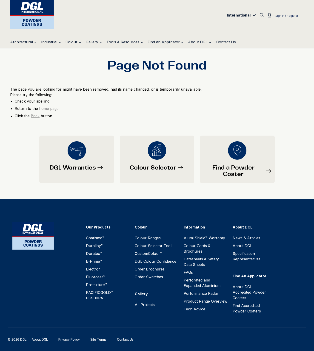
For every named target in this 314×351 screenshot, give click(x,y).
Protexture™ (96, 284)
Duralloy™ (94, 245)
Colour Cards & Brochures (197, 248)
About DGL (242, 245)
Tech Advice (194, 309)
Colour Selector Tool (153, 245)
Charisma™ (95, 238)
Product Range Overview (205, 301)
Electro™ (93, 269)
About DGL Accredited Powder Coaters (249, 292)
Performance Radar (201, 293)
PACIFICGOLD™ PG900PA (99, 295)
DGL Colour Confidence (155, 261)
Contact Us (125, 339)
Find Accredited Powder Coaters (247, 308)
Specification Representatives (246, 256)
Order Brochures (150, 269)
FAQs (188, 272)
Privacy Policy (69, 339)
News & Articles (246, 238)
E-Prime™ (94, 261)
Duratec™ (94, 253)
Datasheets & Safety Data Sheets (201, 262)
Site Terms (98, 339)
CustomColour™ (148, 253)
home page (49, 108)
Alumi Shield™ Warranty (204, 238)
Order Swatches (149, 277)
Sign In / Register (286, 15)
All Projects (145, 304)
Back (35, 116)
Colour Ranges (148, 238)
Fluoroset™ (95, 277)
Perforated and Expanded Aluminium (202, 283)
